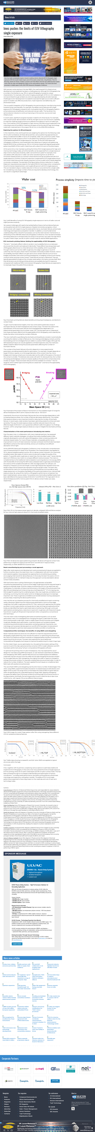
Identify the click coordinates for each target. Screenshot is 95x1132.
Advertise (7, 1109)
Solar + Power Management (28, 1109)
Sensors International (57, 1100)
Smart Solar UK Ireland (26, 1106)
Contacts (7, 1113)
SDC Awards (54, 1111)
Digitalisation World (25, 1116)
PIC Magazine (23, 1104)
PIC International (55, 1098)
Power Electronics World (27, 1102)
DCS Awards (54, 1109)
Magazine (7, 1102)
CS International (55, 1096)
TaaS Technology (25, 1113)
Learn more (17, 944)
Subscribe (7, 1111)
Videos (6, 1104)
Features (7, 1099)
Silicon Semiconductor (26, 1099)
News (6, 1097)
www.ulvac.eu (42, 938)
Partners (7, 1106)
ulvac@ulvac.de (17, 940)
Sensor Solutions (24, 1111)
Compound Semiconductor (28, 1097)
